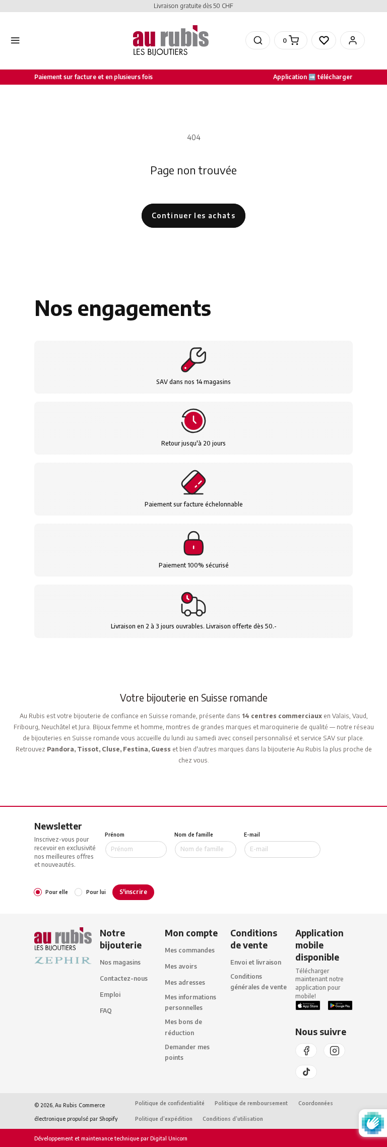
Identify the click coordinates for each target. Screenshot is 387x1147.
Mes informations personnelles (190, 1002)
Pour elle (56, 892)
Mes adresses (185, 982)
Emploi (110, 994)
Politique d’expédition (163, 1118)
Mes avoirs (181, 966)
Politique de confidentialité (170, 1103)
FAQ (106, 1010)
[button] (257, 40)
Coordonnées (315, 1103)
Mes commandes (190, 950)
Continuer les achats (193, 215)
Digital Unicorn (168, 1138)
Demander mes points (187, 1052)
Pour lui (96, 892)
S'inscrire (133, 892)
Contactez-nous (124, 978)
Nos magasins (120, 962)
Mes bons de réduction (183, 1027)
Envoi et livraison (255, 962)
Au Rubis (66, 1105)
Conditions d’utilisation (233, 1118)
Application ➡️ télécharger (313, 77)
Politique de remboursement (251, 1103)
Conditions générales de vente (258, 982)
